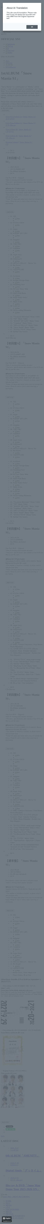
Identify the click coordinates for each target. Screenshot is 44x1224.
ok (32, 27)
